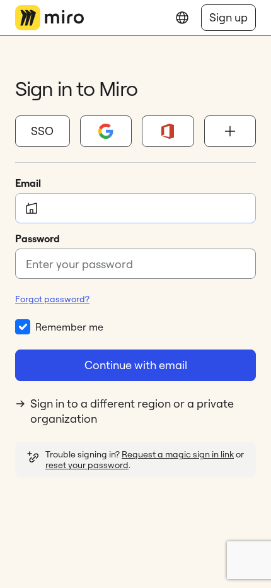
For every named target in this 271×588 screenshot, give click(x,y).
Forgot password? (52, 299)
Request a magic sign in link (178, 454)
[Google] (106, 131)
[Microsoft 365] (168, 131)
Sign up (228, 17)
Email (28, 183)
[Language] (182, 17)
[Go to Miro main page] (49, 17)
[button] (42, 131)
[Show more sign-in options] (230, 131)
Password (37, 238)
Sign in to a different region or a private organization (132, 411)
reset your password (87, 465)
